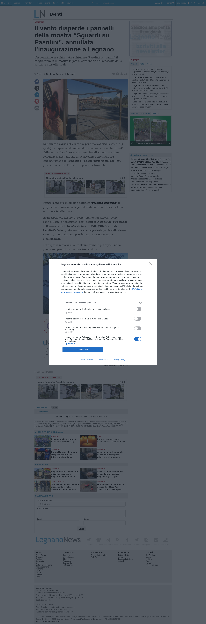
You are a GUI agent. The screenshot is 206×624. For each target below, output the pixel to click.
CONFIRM (83, 350)
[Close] (151, 264)
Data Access (103, 360)
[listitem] (103, 302)
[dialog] (103, 312)
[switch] (137, 309)
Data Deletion (87, 360)
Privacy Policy (119, 360)
